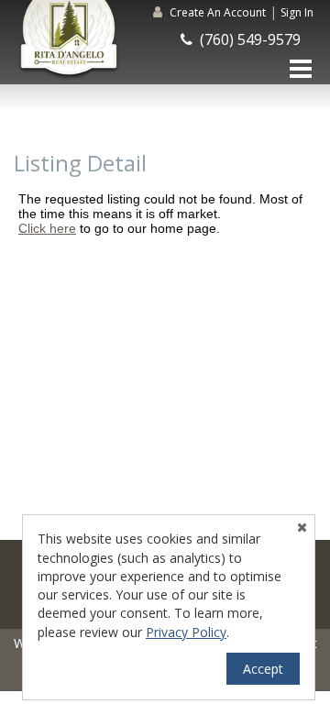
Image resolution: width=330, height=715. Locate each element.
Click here (47, 228)
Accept (263, 668)
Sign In (297, 12)
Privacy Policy (186, 632)
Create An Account (218, 12)
